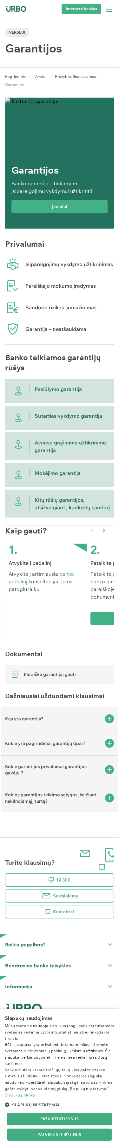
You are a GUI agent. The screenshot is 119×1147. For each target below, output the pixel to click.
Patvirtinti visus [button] (59, 1118)
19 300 (63, 880)
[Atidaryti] (110, 944)
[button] (104, 530)
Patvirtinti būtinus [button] (59, 1134)
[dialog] (59, 1078)
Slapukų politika (20, 1095)
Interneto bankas (81, 8)
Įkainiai (59, 206)
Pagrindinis (15, 76)
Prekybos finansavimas (75, 76)
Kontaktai (63, 912)
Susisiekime (65, 896)
